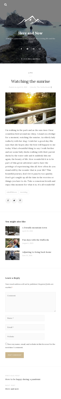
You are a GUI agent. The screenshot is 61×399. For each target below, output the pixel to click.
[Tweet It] (14, 200)
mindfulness (12, 192)
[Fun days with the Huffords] (12, 243)
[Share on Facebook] (8, 200)
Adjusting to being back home (36, 252)
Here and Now (30, 33)
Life (30, 73)
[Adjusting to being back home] (12, 255)
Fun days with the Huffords (35, 240)
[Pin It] (20, 200)
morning (24, 192)
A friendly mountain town (34, 227)
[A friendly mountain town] (12, 230)
